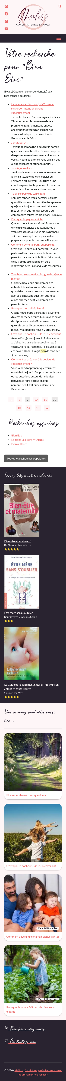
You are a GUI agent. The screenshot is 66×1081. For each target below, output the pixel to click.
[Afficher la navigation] (58, 39)
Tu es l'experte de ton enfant (28, 193)
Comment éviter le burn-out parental (33, 244)
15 (37, 408)
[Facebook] (6, 14)
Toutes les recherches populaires (26, 458)
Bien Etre (16, 435)
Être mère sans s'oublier (18, 612)
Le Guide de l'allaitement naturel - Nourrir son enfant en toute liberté (31, 686)
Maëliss (19, 1070)
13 (19, 408)
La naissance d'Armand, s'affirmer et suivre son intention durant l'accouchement (32, 108)
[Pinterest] (6, 7)
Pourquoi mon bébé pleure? (27, 308)
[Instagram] (6, 21)
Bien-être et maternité (17, 541)
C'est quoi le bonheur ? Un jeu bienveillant (36, 333)
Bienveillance (19, 444)
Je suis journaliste (21, 168)
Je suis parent (19, 142)
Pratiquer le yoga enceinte (27, 219)
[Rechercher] (60, 7)
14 (28, 408)
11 (45, 399)
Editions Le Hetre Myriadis (27, 439)
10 (35, 399)
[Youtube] (6, 29)
